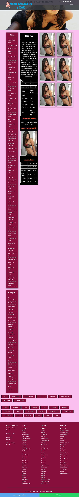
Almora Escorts (64, 453)
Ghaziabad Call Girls (12, 94)
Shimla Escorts (64, 465)
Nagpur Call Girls (11, 208)
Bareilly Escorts (26, 438)
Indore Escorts (45, 483)
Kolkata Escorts (26, 483)
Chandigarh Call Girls (11, 131)
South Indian (11, 306)
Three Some (30, 411)
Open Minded (29, 396)
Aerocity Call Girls (11, 104)
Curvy (48, 415)
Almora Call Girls (11, 244)
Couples (52, 396)
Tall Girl (10, 344)
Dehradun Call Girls (12, 223)
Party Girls (11, 329)
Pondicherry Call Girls (11, 218)
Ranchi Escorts (64, 473)
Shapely (28, 415)
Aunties (10, 361)
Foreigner (10, 373)
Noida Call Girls (11, 89)
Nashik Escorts (64, 432)
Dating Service (54, 411)
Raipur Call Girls (11, 255)
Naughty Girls (20, 400)
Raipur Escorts (64, 459)
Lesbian (64, 407)
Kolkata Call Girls (11, 120)
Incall (9, 386)
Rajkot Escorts (64, 463)
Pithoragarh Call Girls (11, 249)
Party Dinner (67, 411)
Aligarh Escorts (26, 449)
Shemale (15, 407)
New (57, 415)
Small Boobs (7, 415)
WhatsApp (59, 495)
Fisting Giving (12, 383)
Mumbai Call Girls (11, 41)
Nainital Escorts (64, 442)
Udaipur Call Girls (11, 187)
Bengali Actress (12, 317)
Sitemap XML (50, 491)
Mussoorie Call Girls (12, 234)
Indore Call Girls (11, 203)
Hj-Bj (18, 415)
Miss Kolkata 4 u (40, 491)
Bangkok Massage (10, 325)
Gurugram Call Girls (12, 99)
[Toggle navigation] (71, 5)
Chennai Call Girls (11, 125)
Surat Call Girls (12, 148)
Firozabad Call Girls (12, 58)
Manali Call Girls (11, 273)
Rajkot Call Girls (11, 263)
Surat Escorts (44, 449)
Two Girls (41, 396)
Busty (38, 415)
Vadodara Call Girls (12, 153)
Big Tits (54, 407)
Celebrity (10, 377)
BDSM (41, 411)
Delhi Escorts (25, 434)
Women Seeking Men (11, 299)
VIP (5, 396)
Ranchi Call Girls (11, 284)
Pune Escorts (44, 438)
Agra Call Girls (12, 48)
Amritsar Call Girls (11, 166)
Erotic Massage (65, 396)
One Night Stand (11, 356)
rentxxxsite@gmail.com (19, 495)
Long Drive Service (11, 351)
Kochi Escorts (45, 481)
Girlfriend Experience (11, 313)
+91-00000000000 (65, 1)
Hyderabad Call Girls (12, 115)
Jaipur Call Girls (11, 171)
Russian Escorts (10, 433)
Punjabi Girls (11, 321)
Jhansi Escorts (25, 455)
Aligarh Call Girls (11, 68)
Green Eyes (7, 411)
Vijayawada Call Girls (11, 279)
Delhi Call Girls (12, 45)
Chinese (18, 411)
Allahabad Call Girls (12, 63)
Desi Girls (10, 364)
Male (25, 407)
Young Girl (11, 380)
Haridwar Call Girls (12, 239)
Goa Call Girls (12, 157)
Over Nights (15, 396)
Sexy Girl (10, 337)
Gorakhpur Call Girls (12, 73)
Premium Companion (11, 333)
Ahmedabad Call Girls (11, 144)
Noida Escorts (25, 461)
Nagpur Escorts (64, 430)
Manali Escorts (64, 467)
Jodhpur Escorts (45, 479)
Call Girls (10, 309)
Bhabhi (10, 367)
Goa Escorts (44, 455)
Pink (44, 407)
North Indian (11, 370)
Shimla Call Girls (11, 268)
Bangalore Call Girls (12, 110)
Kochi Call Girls (11, 197)
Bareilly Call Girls (11, 52)
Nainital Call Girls (11, 229)
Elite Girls (11, 303)
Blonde (35, 407)
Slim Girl (10, 347)
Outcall (10, 389)
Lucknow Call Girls (12, 84)
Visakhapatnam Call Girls (12, 139)
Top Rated (7, 400)
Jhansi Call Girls (11, 78)
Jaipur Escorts (45, 465)
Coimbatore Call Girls (11, 177)
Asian (5, 407)
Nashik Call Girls (11, 213)
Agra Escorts (25, 436)
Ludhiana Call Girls (12, 161)
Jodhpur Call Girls (11, 192)
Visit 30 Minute (12, 341)
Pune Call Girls (12, 135)
